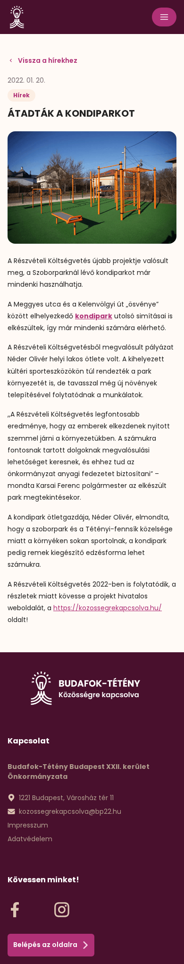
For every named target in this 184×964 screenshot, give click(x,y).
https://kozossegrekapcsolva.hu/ (107, 608)
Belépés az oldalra (45, 944)
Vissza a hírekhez (47, 60)
